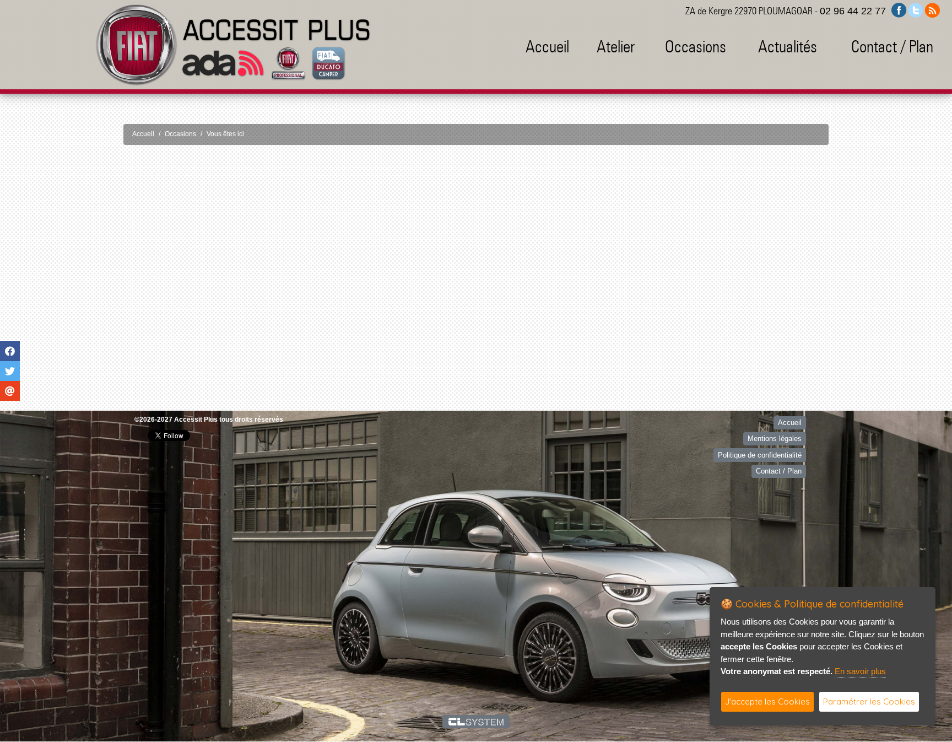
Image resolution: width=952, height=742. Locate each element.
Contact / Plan (892, 46)
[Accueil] (233, 44)
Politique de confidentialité (760, 452)
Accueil (547, 46)
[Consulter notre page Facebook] (899, 9)
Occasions (695, 46)
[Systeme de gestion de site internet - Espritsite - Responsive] (476, 719)
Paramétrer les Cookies (869, 701)
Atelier (616, 46)
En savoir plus (860, 671)
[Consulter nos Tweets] (915, 9)
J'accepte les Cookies (767, 701)
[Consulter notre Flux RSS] (932, 9)
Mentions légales (775, 436)
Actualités (787, 46)
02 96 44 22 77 (853, 11)
